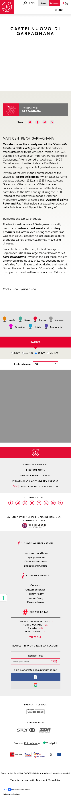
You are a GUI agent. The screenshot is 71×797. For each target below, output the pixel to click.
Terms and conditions (35, 553)
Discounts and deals (35, 561)
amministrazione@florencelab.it (55, 773)
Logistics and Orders (35, 565)
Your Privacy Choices (21, 789)
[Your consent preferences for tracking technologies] (3, 597)
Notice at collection (11, 794)
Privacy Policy (36, 593)
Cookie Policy (35, 598)
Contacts (35, 585)
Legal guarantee (36, 557)
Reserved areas (35, 602)
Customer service (35, 589)
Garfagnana (31, 111)
